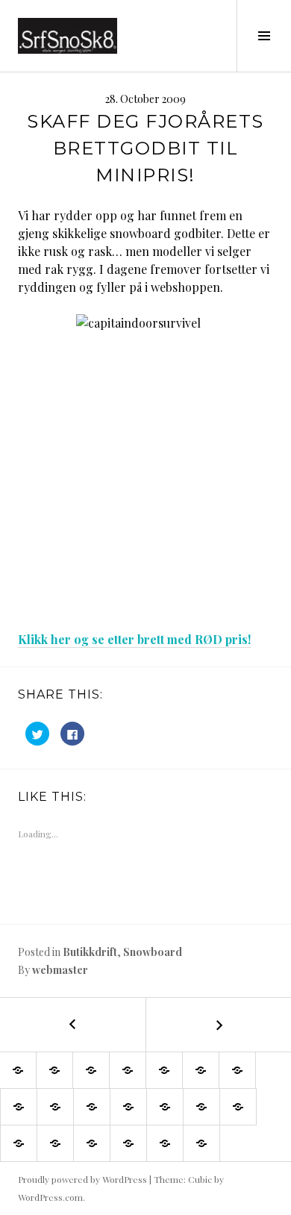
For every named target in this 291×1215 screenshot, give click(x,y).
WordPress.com (50, 1197)
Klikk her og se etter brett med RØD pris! (134, 639)
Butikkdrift (90, 952)
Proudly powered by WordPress (82, 1179)
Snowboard (152, 952)
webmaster (60, 970)
